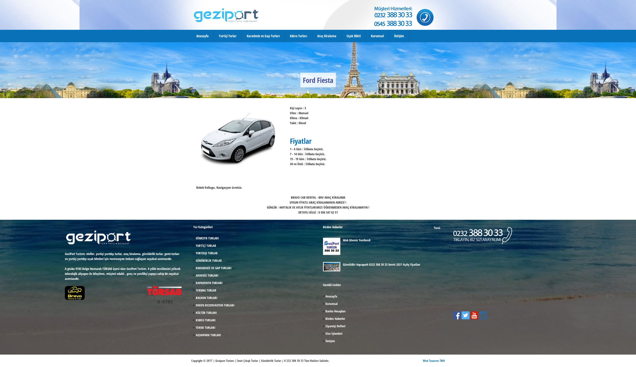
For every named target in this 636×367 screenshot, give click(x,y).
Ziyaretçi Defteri (335, 326)
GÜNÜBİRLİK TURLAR (209, 260)
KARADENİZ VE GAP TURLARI (214, 268)
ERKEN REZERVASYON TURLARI (215, 305)
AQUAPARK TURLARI (208, 335)
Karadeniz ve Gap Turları (263, 36)
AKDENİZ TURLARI (207, 275)
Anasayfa (202, 36)
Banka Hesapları (335, 311)
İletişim (399, 36)
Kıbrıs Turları (298, 36)
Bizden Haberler (335, 318)
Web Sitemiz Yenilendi (356, 240)
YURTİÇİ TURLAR (206, 245)
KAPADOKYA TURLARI (209, 283)
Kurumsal (377, 36)
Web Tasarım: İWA (434, 361)
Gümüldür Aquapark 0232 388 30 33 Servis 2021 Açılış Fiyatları (381, 264)
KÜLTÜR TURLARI (206, 312)
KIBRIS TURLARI (206, 320)
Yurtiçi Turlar (228, 36)
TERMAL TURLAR (206, 290)
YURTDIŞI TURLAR (207, 253)
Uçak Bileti (354, 36)
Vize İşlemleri (333, 333)
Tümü (437, 228)
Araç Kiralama (326, 36)
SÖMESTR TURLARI (207, 238)
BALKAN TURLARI (206, 297)
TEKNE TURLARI (205, 327)
